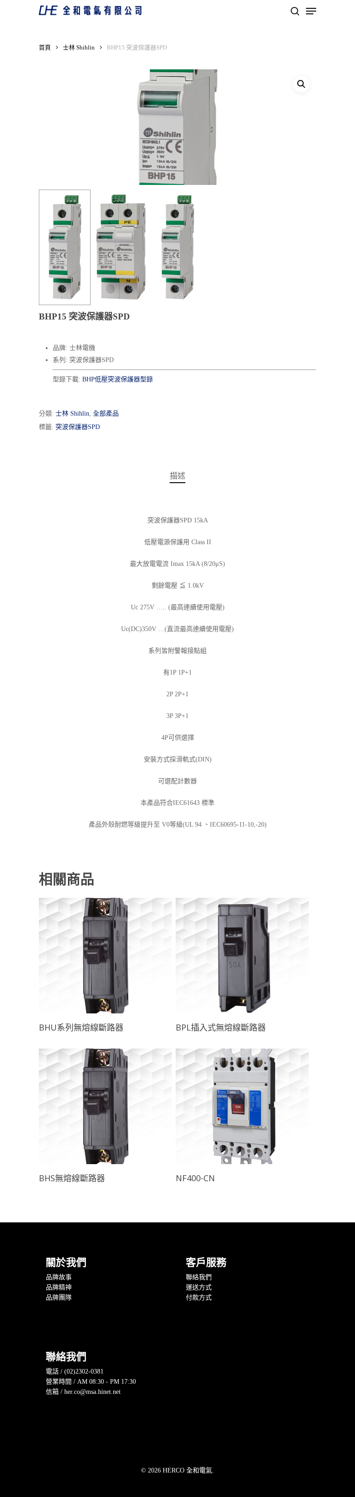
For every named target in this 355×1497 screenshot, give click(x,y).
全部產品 (106, 413)
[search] (295, 11)
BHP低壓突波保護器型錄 (117, 379)
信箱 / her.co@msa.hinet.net (83, 1392)
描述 (177, 476)
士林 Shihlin (79, 47)
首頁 (45, 47)
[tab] (177, 476)
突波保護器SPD (77, 426)
